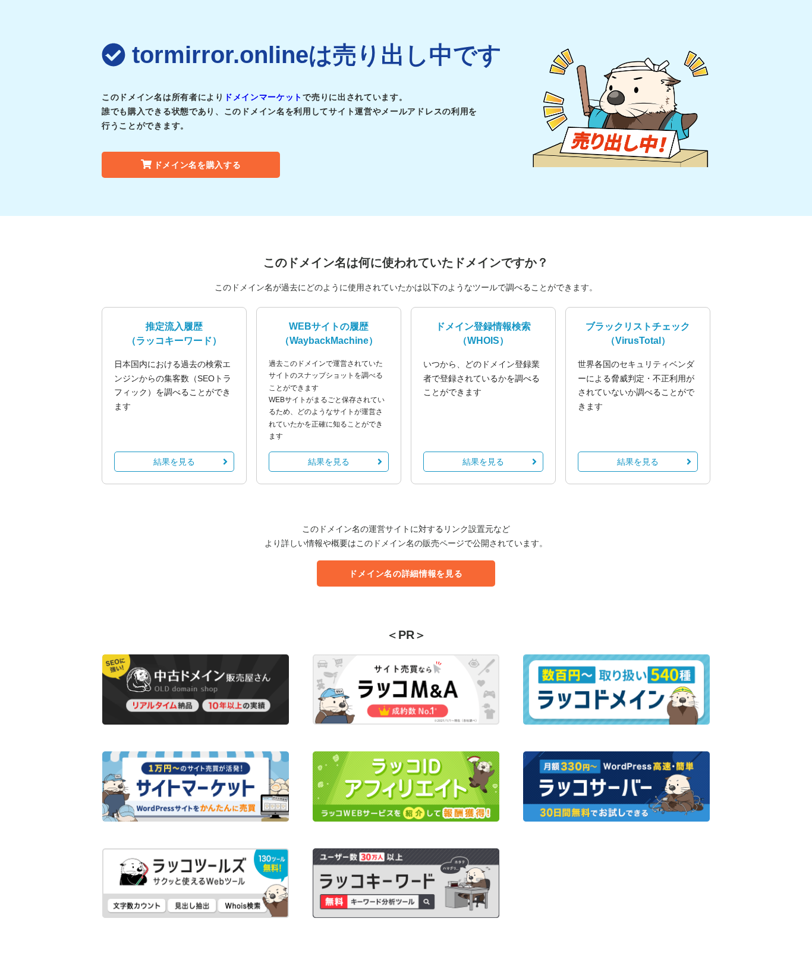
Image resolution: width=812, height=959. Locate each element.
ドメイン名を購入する (197, 165)
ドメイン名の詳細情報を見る (405, 573)
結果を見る (174, 461)
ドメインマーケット (263, 97)
